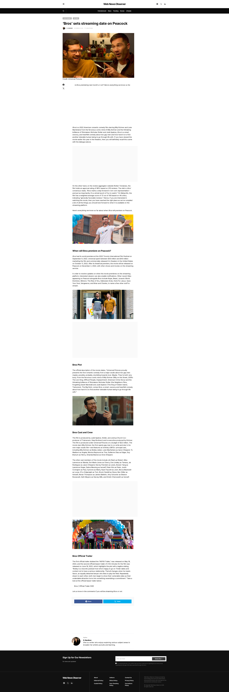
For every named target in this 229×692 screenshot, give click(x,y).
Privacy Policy (129, 680)
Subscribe (158, 659)
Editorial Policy (98, 680)
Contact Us (128, 677)
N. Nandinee (87, 640)
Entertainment (67, 18)
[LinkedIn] (165, 4)
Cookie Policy (98, 683)
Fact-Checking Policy (114, 684)
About (96, 677)
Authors (111, 677)
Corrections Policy (128, 684)
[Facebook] (157, 4)
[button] (63, 4)
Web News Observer (114, 4)
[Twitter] (161, 4)
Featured (76, 18)
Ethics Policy (113, 680)
